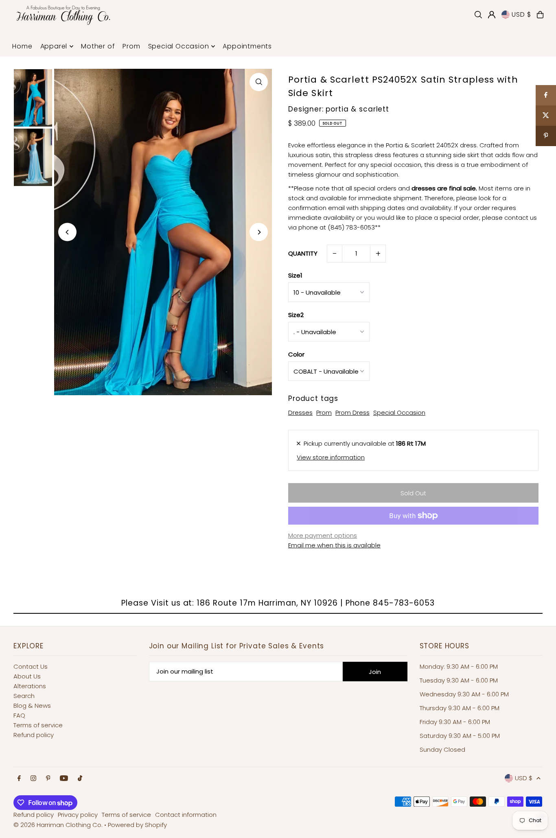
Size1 (295, 275)
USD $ (521, 14)
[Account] (491, 14)
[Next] (259, 232)
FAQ (19, 715)
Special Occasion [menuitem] (178, 46)
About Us (27, 676)
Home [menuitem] (22, 46)
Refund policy (33, 735)
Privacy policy (78, 814)
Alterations (29, 686)
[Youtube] (64, 778)
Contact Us (30, 666)
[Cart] (540, 14)
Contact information (186, 814)
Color (296, 354)
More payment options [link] (322, 535)
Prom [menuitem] (131, 46)
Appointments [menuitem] (247, 46)
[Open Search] (478, 14)
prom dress (352, 412)
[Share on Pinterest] (546, 136)
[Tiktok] (80, 778)
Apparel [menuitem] (54, 46)
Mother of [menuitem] (98, 46)
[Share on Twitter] (546, 115)
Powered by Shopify (137, 824)
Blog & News (32, 705)
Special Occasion (399, 412)
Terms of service (38, 725)
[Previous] (67, 232)
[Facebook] (19, 778)
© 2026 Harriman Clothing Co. (58, 824)
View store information (331, 457)
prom (324, 412)
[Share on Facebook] (546, 95)
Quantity (302, 253)
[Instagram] (33, 778)
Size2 (296, 315)
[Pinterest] (48, 778)
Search (24, 695)
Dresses (300, 412)
